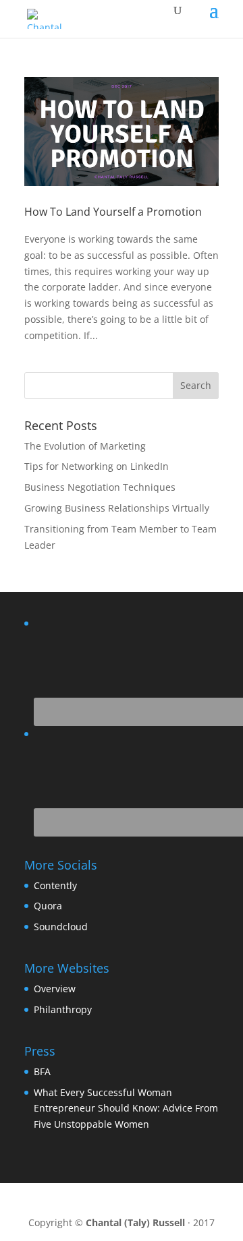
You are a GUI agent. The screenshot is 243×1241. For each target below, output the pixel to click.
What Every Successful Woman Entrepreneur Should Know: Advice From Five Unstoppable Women (126, 1108)
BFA (42, 1071)
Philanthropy (63, 1009)
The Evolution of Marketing (85, 446)
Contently (55, 885)
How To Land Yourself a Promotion (113, 211)
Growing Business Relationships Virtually (116, 508)
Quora (48, 905)
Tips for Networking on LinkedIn (96, 466)
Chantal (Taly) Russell (135, 1222)
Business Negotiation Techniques (100, 487)
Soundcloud (61, 926)
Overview (55, 988)
